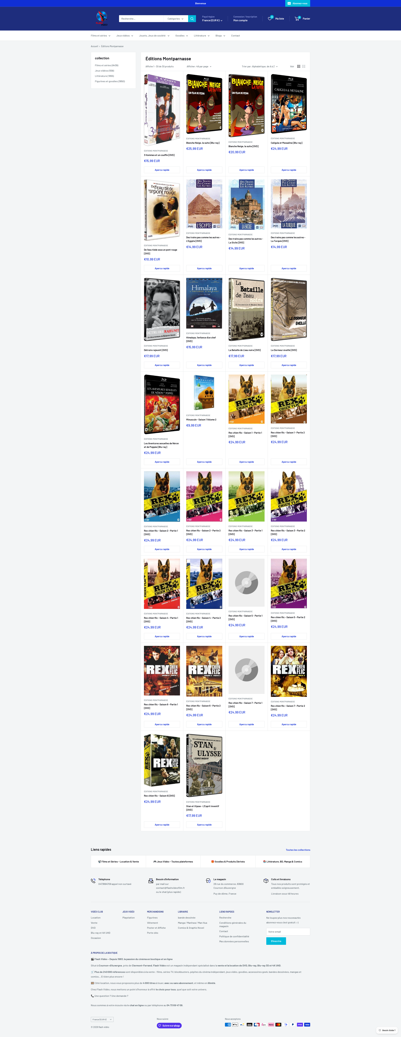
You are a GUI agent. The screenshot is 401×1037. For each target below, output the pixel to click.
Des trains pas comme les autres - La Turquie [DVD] (288, 239)
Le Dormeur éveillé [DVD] (284, 350)
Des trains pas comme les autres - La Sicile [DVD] (246, 240)
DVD (93, 927)
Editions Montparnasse (198, 415)
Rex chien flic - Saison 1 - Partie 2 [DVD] (288, 434)
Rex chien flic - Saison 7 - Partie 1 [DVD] (245, 704)
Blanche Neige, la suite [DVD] (243, 146)
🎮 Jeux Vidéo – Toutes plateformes (173, 861)
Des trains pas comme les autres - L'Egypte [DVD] (203, 239)
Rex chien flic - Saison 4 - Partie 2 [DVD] (203, 619)
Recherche (225, 917)
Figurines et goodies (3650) (110, 81)
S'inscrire (276, 940)
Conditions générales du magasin (232, 924)
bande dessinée (186, 917)
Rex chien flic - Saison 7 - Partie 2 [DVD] (288, 707)
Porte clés (152, 932)
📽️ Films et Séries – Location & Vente (118, 861)
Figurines (152, 917)
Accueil (94, 46)
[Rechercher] (192, 18)
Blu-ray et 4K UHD (100, 932)
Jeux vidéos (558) (104, 70)
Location (96, 917)
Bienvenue (200, 3)
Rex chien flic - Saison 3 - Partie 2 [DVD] (288, 532)
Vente (94, 922)
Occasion (96, 937)
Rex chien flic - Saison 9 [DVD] (159, 795)
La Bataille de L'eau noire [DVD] (245, 350)
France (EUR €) (100, 1019)
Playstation (128, 917)
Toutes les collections (298, 849)
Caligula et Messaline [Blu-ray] (286, 142)
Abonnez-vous (300, 3)
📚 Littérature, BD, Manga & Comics (282, 861)
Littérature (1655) (104, 75)
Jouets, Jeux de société (152, 35)
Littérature (200, 35)
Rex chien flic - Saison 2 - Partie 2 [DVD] (203, 532)
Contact (235, 35)
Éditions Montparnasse (112, 46)
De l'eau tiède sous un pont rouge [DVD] (160, 251)
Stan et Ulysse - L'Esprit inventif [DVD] (202, 808)
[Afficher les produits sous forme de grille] (298, 66)
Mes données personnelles (234, 941)
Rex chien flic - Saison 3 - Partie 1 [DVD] (245, 532)
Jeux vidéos (123, 35)
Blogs (219, 35)
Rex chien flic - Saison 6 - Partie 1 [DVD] (161, 706)
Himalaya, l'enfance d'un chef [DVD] (201, 339)
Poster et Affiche (156, 927)
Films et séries (99, 35)
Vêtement (152, 922)
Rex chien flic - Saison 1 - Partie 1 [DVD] (245, 434)
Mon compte (240, 20)
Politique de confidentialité (234, 936)
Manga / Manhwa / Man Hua (192, 922)
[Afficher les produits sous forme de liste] (303, 66)
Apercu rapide (162, 169)
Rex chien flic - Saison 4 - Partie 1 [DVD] (161, 619)
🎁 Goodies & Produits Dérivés (228, 861)
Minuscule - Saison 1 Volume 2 (201, 419)
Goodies (180, 35)
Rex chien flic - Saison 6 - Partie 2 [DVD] (203, 707)
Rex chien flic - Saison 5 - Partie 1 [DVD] (245, 617)
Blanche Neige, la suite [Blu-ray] (202, 142)
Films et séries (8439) (106, 65)
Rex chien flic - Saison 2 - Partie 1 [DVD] (161, 532)
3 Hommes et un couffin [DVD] (159, 155)
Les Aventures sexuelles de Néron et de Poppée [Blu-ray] (161, 445)
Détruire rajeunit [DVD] (156, 350)
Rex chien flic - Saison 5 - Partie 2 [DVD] (288, 619)
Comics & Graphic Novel (191, 927)
